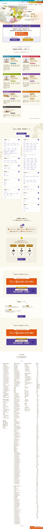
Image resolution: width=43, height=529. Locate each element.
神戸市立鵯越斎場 (16, 496)
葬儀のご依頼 (4, 421)
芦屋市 (37, 474)
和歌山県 (37, 483)
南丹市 (37, 390)
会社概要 (26, 404)
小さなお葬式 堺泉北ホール (17, 384)
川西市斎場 (15, 491)
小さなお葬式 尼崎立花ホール (17, 511)
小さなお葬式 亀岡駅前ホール (6, 393)
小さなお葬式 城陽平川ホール (6, 389)
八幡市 (37, 383)
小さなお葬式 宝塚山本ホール (17, 502)
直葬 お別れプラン (27, 396)
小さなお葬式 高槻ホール (16, 403)
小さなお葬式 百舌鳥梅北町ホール (17, 382)
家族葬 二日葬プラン (27, 392)
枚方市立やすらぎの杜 (16, 407)
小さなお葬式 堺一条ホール (17, 385)
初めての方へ (20, 4)
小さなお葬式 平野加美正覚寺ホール (17, 454)
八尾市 (37, 454)
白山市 (37, 489)
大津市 (37, 458)
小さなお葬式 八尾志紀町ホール (17, 399)
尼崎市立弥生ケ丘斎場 (16, 506)
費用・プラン (25, 4)
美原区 (37, 424)
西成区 (37, 408)
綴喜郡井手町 (37, 386)
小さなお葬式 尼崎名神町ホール (17, 492)
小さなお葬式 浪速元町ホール (17, 476)
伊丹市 (37, 476)
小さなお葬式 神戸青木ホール (17, 519)
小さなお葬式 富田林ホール (17, 461)
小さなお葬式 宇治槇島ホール (6, 387)
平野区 (37, 413)
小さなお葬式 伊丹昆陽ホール (17, 516)
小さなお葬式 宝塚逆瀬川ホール (17, 503)
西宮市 (37, 479)
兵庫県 (36, 466)
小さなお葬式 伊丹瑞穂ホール (17, 500)
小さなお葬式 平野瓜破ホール (17, 456)
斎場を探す (37, 363)
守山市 (37, 460)
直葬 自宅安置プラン (27, 395)
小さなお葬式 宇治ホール (5, 386)
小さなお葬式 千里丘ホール (17, 417)
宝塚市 (37, 478)
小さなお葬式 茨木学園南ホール (17, 413)
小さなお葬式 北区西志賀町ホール (6, 397)
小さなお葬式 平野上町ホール (17, 480)
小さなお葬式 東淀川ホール (17, 470)
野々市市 (37, 488)
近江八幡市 (37, 464)
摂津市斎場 (15, 419)
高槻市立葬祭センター (16, 402)
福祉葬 (25, 397)
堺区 (37, 420)
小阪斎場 (15, 389)
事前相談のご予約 (5, 424)
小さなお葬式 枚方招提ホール (17, 410)
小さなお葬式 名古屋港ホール (17, 483)
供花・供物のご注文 (5, 425)
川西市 (37, 477)
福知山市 (37, 391)
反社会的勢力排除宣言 (27, 410)
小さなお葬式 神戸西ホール (17, 466)
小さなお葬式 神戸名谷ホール (17, 512)
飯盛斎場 (15, 424)
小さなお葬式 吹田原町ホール (17, 416)
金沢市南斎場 (26, 374)
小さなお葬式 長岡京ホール (6, 383)
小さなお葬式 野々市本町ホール (28, 383)
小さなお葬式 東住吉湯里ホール (17, 475)
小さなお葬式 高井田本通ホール (17, 397)
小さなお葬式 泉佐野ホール (17, 457)
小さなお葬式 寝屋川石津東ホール (17, 462)
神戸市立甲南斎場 (16, 497)
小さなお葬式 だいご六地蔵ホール (6, 385)
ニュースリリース (26, 406)
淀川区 (37, 417)
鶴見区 (37, 404)
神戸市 (37, 467)
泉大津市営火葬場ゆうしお (16, 452)
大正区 (37, 402)
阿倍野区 (38, 395)
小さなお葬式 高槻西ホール (17, 405)
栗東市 (37, 461)
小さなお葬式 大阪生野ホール (17, 465)
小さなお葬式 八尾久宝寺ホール (17, 401)
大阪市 (37, 393)
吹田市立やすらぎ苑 (16, 414)
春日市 (37, 518)
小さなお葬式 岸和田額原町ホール (17, 460)
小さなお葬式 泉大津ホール (17, 478)
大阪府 (36, 392)
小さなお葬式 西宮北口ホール (17, 499)
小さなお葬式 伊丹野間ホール (17, 490)
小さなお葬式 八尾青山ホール (17, 400)
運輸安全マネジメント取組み (28, 409)
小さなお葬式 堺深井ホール (17, 458)
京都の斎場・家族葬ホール (6, 363)
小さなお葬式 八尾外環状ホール (17, 472)
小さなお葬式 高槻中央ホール (17, 404)
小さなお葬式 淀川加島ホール (17, 481)
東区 (37, 516)
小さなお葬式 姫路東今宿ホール (17, 523)
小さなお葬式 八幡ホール (5, 391)
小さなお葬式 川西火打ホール (17, 514)
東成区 (37, 411)
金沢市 (37, 487)
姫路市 (37, 482)
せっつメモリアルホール (16, 418)
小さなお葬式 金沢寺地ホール (28, 377)
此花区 (37, 398)
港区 (37, 415)
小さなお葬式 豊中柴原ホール (17, 422)
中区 (37, 421)
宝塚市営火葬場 (15, 498)
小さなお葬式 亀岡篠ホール (6, 394)
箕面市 (37, 452)
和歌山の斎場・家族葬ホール (28, 363)
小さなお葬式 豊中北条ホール (17, 423)
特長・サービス (27, 386)
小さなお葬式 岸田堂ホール (17, 396)
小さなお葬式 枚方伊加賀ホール (17, 408)
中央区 (37, 403)
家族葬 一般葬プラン (27, 391)
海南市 (37, 485)
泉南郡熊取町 (37, 456)
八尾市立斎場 (15, 398)
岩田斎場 (15, 387)
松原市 (37, 451)
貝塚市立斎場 (15, 451)
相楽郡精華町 (37, 387)
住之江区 (38, 400)
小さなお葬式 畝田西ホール (27, 380)
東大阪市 (37, 448)
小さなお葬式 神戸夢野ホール (17, 517)
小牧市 (37, 513)
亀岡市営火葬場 (4, 392)
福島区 (37, 414)
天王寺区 (38, 405)
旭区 (37, 394)
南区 (37, 423)
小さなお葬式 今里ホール (16, 455)
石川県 (36, 486)
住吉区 (37, 401)
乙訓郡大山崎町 (38, 388)
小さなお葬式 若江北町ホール (17, 479)
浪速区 (37, 406)
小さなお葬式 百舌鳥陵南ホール (17, 383)
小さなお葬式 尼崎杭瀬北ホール (17, 522)
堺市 (36, 418)
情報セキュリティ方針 (27, 408)
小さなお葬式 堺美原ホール (17, 473)
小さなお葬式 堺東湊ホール (17, 463)
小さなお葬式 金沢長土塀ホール (28, 376)
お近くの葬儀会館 (30, 4)
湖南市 (37, 465)
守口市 (37, 453)
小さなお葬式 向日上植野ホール (6, 382)
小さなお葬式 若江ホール (16, 394)
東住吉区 (38, 410)
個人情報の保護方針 (27, 407)
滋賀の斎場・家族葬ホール (6, 399)
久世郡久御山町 (38, 384)
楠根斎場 (15, 391)
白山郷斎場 (26, 384)
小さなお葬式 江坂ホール (16, 415)
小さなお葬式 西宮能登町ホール (17, 510)
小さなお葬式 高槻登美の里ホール (17, 406)
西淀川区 (38, 409)
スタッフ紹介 (26, 405)
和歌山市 (37, 484)
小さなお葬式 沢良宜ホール (17, 412)
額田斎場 (15, 388)
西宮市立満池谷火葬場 (16, 493)
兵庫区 (37, 471)
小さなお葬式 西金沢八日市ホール (28, 379)
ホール (7, 139)
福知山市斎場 (4, 396)
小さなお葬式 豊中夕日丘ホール (17, 421)
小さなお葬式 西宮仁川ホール (17, 494)
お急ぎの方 (4, 420)
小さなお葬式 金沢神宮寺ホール (28, 378)
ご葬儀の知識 (35, 4)
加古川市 (37, 481)
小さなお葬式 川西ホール (16, 501)
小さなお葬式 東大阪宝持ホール (17, 459)
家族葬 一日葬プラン (27, 393)
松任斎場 (26, 381)
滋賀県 (36, 457)
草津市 (37, 459)
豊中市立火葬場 (15, 420)
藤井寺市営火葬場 (16, 448)
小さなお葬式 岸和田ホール (17, 468)
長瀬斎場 (15, 390)
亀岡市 (37, 389)
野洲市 (37, 462)
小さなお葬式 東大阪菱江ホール (17, 453)
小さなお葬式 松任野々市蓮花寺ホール (29, 382)
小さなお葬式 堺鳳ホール (16, 386)
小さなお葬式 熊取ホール (16, 477)
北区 (37, 397)
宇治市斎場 (4, 384)
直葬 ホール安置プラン (27, 394)
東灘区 (37, 469)
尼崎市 (37, 475)
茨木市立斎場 (15, 411)
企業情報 (40, 4)
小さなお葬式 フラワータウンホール (17, 509)
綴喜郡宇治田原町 (38, 385)
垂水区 (37, 472)
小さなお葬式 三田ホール (16, 508)
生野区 (37, 396)
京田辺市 (37, 382)
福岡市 (37, 515)
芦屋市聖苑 (15, 487)
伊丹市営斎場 (15, 489)
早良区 (37, 517)
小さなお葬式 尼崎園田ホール (17, 504)
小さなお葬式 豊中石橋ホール (17, 474)
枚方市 (37, 449)
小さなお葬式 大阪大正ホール (17, 464)
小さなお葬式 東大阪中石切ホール (17, 471)
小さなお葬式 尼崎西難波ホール (17, 505)
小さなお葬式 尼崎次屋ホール (17, 507)
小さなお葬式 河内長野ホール (17, 467)
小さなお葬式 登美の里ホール (17, 482)
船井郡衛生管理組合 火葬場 (6, 395)
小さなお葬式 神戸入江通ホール (17, 520)
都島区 (37, 416)
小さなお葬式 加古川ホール (17, 513)
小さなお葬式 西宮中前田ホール (17, 521)
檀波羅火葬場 (15, 449)
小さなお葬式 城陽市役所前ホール (6, 390)
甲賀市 (37, 463)
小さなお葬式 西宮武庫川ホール (17, 495)
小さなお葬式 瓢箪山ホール (17, 395)
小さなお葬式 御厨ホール (16, 393)
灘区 (37, 468)
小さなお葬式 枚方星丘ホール (17, 409)
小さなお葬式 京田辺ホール (6, 388)
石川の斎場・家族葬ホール (28, 373)
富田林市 (37, 455)
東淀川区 (38, 412)
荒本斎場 (15, 392)
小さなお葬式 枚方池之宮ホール (17, 469)
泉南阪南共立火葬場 (16, 450)
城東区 (37, 399)
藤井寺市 (37, 450)
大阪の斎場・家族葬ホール (17, 363)
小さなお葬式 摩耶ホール (16, 488)
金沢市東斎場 (26, 375)
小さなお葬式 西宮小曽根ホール (17, 518)
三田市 (37, 480)
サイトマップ (4, 428)
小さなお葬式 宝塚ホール (16, 515)
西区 (37, 407)
